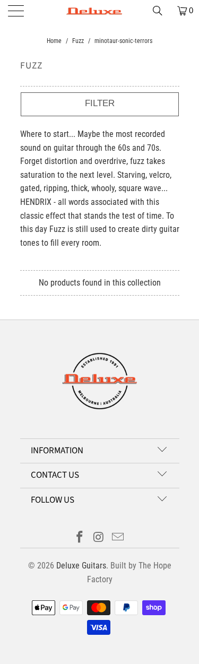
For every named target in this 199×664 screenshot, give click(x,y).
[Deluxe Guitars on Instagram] (99, 538)
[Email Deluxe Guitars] (118, 538)
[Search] (161, 10)
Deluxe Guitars (81, 565)
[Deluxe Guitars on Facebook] (80, 538)
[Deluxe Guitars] (100, 10)
